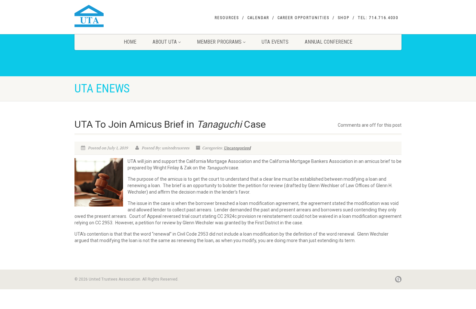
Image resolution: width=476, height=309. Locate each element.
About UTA (165, 42)
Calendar (258, 18)
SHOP (343, 18)
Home (130, 42)
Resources (227, 18)
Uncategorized (237, 148)
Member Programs (219, 42)
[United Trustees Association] (125, 16)
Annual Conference (328, 42)
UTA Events (275, 42)
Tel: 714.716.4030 (378, 18)
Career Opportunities (303, 18)
